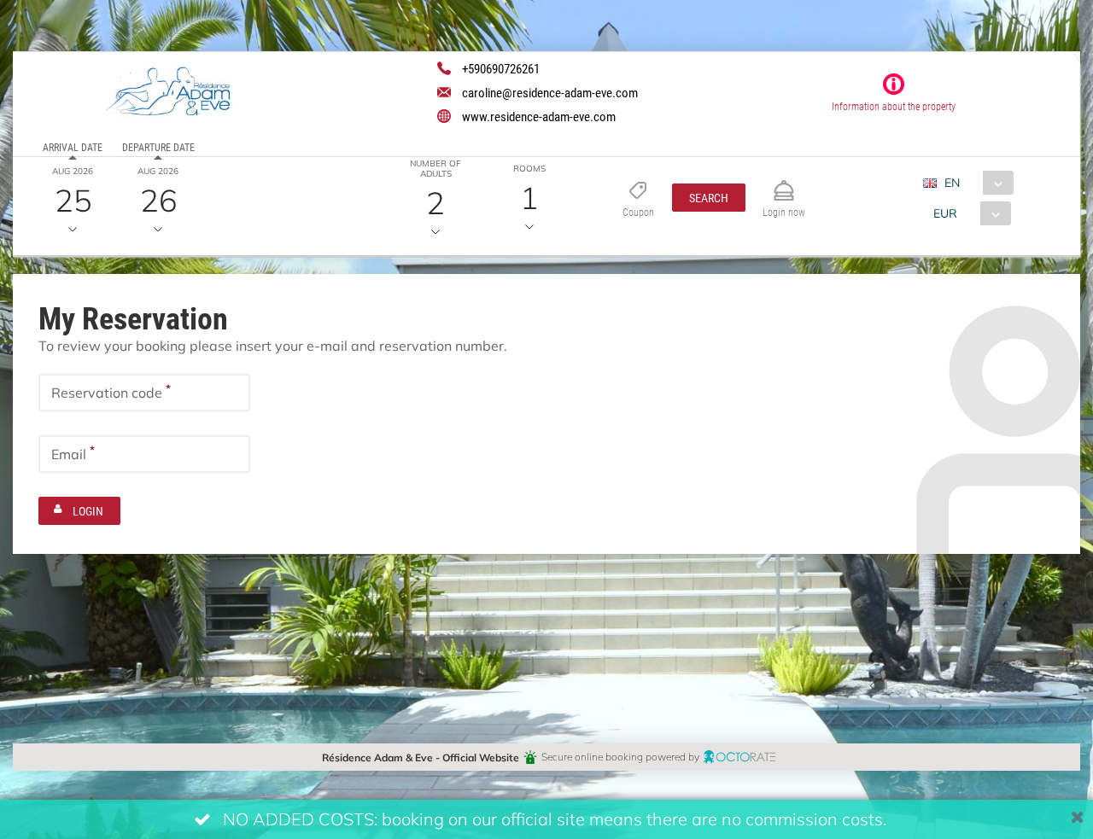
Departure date (158, 147)
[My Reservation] (784, 183)
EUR (945, 213)
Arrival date (72, 147)
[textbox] (144, 392)
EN (952, 182)
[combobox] (975, 183)
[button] (708, 198)
